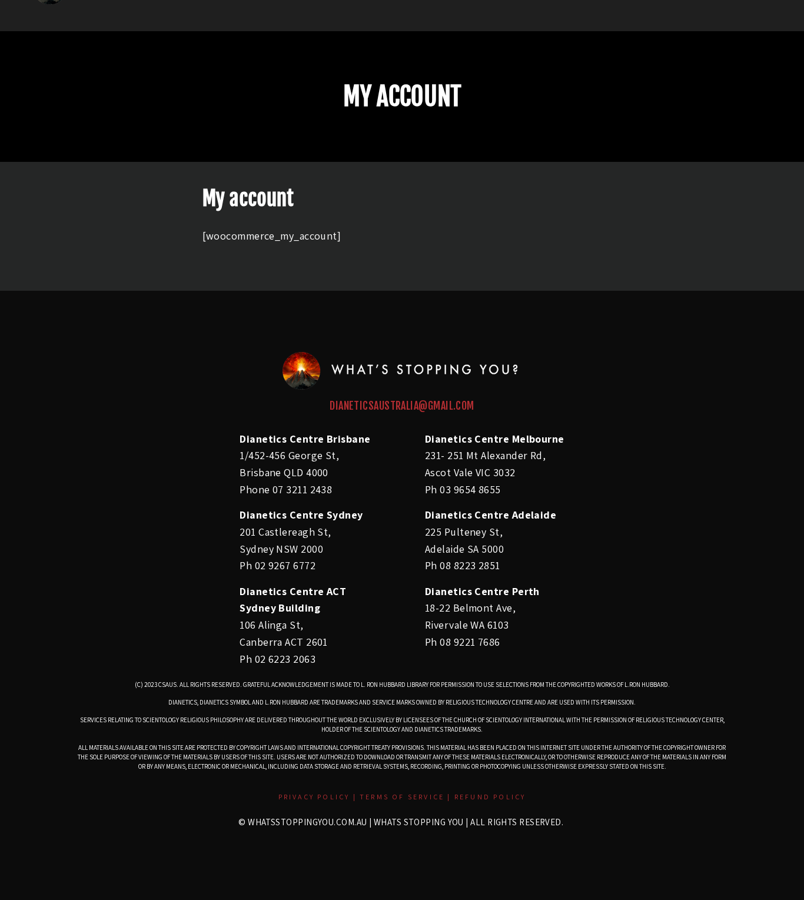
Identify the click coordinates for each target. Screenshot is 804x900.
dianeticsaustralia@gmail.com (402, 405)
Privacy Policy (314, 796)
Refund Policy (490, 796)
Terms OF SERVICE (403, 796)
